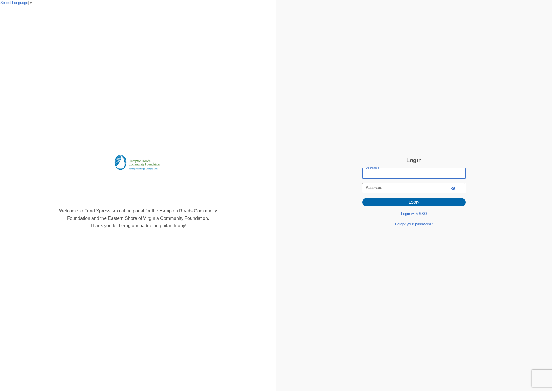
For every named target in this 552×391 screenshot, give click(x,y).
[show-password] (453, 188)
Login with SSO (414, 214)
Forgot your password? (414, 224)
